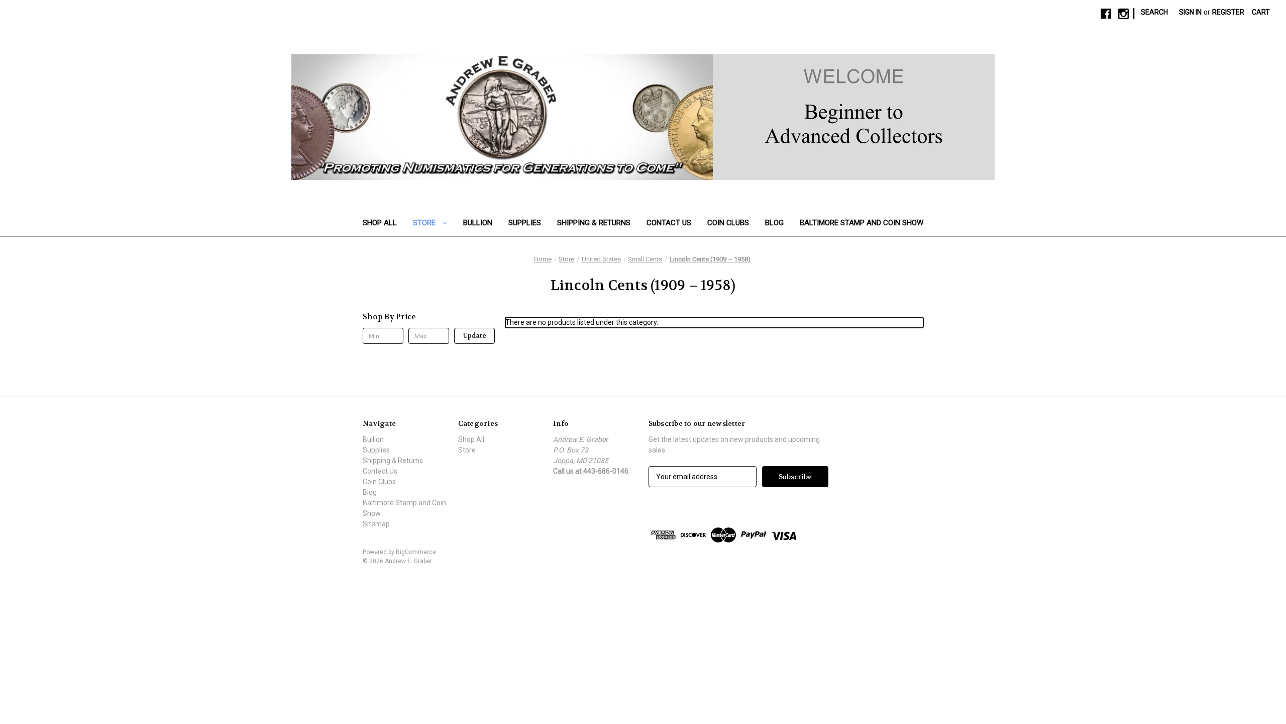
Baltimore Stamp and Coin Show (861, 222)
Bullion (477, 222)
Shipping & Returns (593, 222)
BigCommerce (416, 552)
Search (1154, 12)
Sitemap (376, 524)
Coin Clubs (728, 222)
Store (425, 222)
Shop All (380, 222)
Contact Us (669, 222)
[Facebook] (1106, 14)
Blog (774, 222)
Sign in (1190, 12)
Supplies (524, 222)
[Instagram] (1123, 14)
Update (474, 335)
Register (1228, 12)
